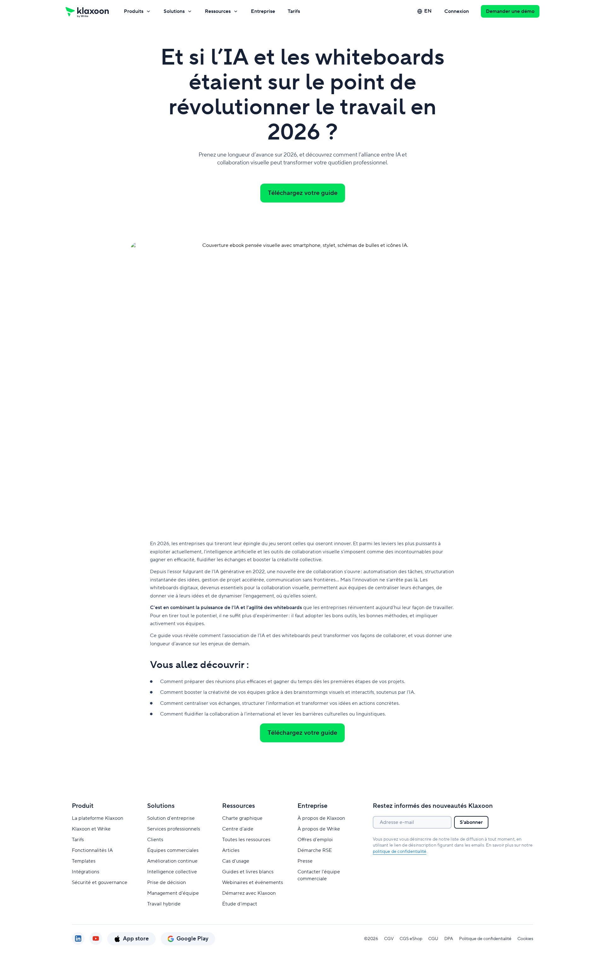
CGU (433, 939)
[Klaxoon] (87, 11)
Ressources (218, 11)
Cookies (525, 939)
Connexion (456, 11)
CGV (389, 939)
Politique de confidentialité (485, 939)
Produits (133, 11)
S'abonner (471, 822)
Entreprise (263, 11)
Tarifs (294, 11)
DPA (448, 939)
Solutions (174, 11)
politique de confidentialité (400, 851)
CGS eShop (411, 939)
